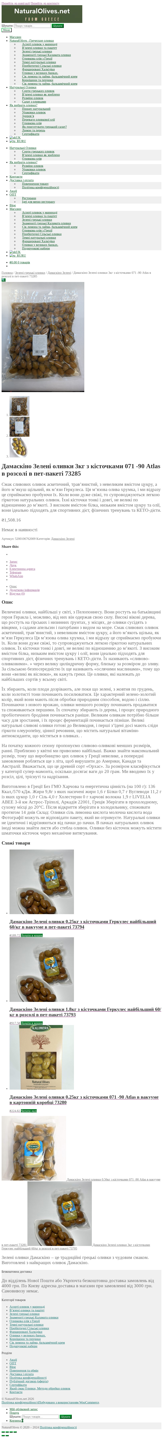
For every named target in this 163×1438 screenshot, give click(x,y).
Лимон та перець (33, 130)
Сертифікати (30, 134)
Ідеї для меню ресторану (38, 201)
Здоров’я (28, 116)
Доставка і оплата (22, 180)
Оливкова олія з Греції (37, 58)
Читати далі (29, 1111)
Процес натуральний (36, 108)
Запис (13, 561)
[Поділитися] (7, 1432)
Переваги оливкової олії (38, 119)
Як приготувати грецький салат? (44, 126)
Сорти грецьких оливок (38, 91)
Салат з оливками (34, 101)
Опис (13, 586)
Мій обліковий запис (24, 1409)
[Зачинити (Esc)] (3, 1432)
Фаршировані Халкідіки (38, 69)
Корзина (16, 1420)
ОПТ (13, 194)
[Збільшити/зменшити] (15, 1432)
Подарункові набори (36, 248)
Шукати (57, 25)
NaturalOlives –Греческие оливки (32, 40)
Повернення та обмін (24, 1370)
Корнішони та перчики (37, 80)
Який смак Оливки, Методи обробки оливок (40, 1388)
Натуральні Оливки (23, 87)
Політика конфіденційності (40, 187)
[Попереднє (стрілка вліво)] (3, 1435)
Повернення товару (35, 183)
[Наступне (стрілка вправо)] (7, 1435)
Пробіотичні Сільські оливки (42, 65)
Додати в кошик (32, 935)
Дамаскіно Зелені (59, 272)
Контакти (16, 176)
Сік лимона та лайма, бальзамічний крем (49, 76)
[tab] (85, 586)
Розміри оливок (32, 98)
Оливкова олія (32, 123)
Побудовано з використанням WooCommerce (69, 1402)
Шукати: (7, 25)
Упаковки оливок (34, 112)
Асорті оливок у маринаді (39, 44)
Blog (13, 205)
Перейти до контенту (45, 3)
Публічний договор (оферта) (29, 1381)
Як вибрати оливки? (23, 105)
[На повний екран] (11, 1432)
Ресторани (29, 198)
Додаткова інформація (25, 590)
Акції (13, 191)
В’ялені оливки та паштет (39, 47)
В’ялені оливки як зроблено (41, 94)
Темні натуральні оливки (39, 62)
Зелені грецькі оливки (37, 51)
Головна (7, 272)
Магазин (15, 37)
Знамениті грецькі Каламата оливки (46, 55)
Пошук (14, 1412)
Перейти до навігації (16, 3)
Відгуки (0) (17, 593)
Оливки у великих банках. (40, 73)
